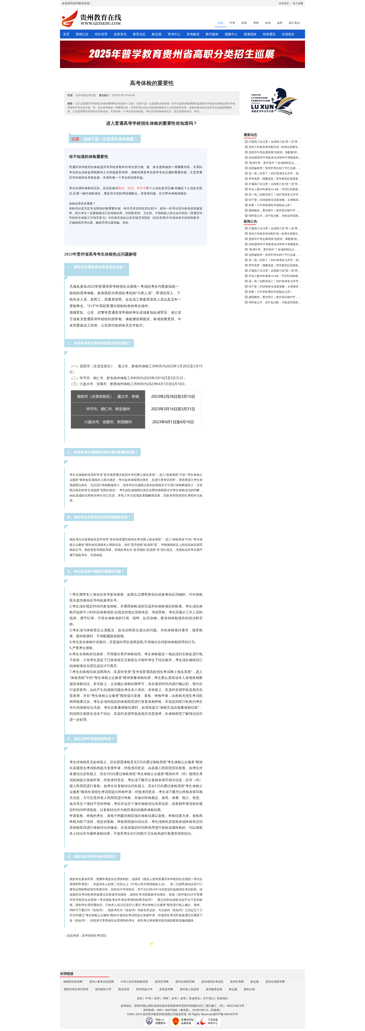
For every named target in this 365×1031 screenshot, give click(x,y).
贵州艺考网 (162, 981)
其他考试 (194, 998)
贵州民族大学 (144, 989)
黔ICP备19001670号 (225, 1014)
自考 (268, 23)
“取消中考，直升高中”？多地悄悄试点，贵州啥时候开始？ (275, 163)
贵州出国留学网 (185, 981)
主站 (220, 23)
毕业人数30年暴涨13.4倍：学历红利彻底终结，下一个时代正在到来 (275, 189)
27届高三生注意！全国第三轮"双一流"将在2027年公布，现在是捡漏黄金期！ (275, 141)
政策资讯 (120, 34)
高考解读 (193, 34)
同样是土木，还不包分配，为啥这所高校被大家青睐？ (275, 215)
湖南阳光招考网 (72, 981)
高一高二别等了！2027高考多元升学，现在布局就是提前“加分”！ (275, 173)
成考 (279, 23)
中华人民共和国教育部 (134, 981)
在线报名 (288, 34)
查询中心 (174, 34)
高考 (244, 23)
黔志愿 (156, 34)
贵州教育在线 (214, 989)
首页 (66, 34)
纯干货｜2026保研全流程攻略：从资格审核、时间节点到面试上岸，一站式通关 (275, 200)
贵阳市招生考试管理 (76, 989)
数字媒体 (212, 34)
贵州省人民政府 (189, 989)
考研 (256, 23)
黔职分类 (249, 989)
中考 (232, 23)
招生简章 (101, 34)
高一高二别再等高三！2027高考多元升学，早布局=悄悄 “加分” (275, 194)
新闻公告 (82, 34)
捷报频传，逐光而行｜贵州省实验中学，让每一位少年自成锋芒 (275, 210)
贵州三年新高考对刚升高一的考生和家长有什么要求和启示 (275, 147)
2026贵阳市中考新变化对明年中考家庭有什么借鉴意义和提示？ (275, 157)
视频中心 (231, 34)
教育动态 (139, 34)
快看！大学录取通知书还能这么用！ (270, 205)
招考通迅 (269, 34)
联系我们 (222, 998)
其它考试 (294, 23)
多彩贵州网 (166, 989)
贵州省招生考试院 (212, 981)
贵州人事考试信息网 (101, 981)
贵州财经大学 (103, 989)
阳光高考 (123, 989)
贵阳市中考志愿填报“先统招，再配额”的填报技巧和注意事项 (275, 152)
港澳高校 (250, 34)
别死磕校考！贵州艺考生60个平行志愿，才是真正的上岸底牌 (275, 168)
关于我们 (208, 998)
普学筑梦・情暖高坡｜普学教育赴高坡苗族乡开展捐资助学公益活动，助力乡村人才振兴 (275, 178)
